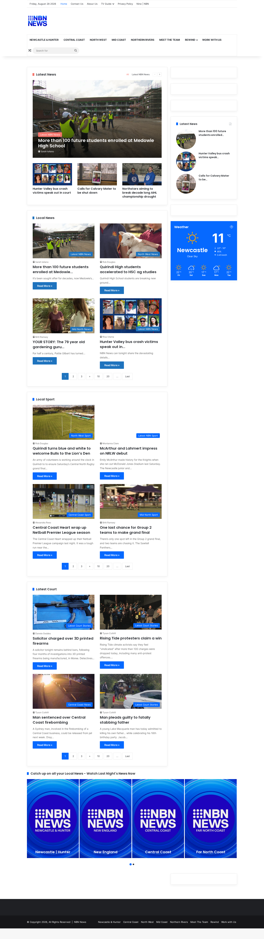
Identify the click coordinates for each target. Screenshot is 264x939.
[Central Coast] (158, 818)
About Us (92, 3)
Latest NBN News (141, 74)
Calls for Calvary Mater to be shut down (96, 191)
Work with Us (211, 39)
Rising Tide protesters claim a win (131, 638)
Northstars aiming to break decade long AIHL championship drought (139, 193)
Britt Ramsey (41, 337)
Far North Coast (210, 851)
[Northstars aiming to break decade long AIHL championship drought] (142, 174)
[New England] (105, 818)
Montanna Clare (111, 443)
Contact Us (77, 3)
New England (105, 851)
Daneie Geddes (43, 633)
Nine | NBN (142, 3)
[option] (53, 818)
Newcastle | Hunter (52, 851)
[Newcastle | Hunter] (53, 818)
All (127, 74)
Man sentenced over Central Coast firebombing (59, 720)
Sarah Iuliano (47, 151)
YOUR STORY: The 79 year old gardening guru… (59, 344)
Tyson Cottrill (109, 633)
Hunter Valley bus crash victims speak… (214, 155)
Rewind (190, 39)
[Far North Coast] (211, 818)
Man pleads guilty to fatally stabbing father (125, 720)
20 (107, 376)
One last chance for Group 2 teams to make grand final (126, 530)
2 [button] (133, 864)
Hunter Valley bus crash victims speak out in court (52, 191)
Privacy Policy (125, 3)
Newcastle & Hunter (44, 39)
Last (127, 376)
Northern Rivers (142, 39)
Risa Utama (108, 336)
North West (98, 39)
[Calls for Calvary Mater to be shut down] (97, 174)
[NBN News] (37, 21)
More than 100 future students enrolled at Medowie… (61, 269)
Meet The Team (169, 39)
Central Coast (74, 39)
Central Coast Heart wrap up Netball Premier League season (61, 530)
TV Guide (106, 3)
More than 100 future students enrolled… (212, 133)
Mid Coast (119, 39)
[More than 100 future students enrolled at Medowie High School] (97, 119)
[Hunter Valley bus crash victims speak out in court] (52, 174)
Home (64, 3)
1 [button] (130, 864)
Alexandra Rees (43, 522)
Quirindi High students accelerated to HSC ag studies (128, 269)
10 (98, 376)
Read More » (44, 285)
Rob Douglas (109, 262)
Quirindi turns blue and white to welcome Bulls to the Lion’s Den (62, 451)
